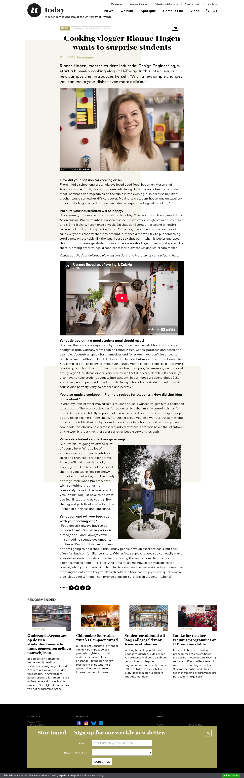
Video (194, 11)
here (175, 255)
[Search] (215, 11)
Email (83, 743)
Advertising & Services (166, 3)
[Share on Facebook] (71, 587)
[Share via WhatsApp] (82, 587)
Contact (212, 3)
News (108, 11)
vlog (85, 28)
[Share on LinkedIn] (88, 587)
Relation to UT (75, 752)
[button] (208, 733)
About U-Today (193, 3)
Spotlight (148, 11)
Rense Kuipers (85, 57)
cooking (76, 28)
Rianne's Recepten (99, 28)
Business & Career (138, 3)
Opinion (127, 11)
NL (181, 28)
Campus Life (173, 11)
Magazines (116, 3)
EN (175, 28)
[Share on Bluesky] (76, 587)
